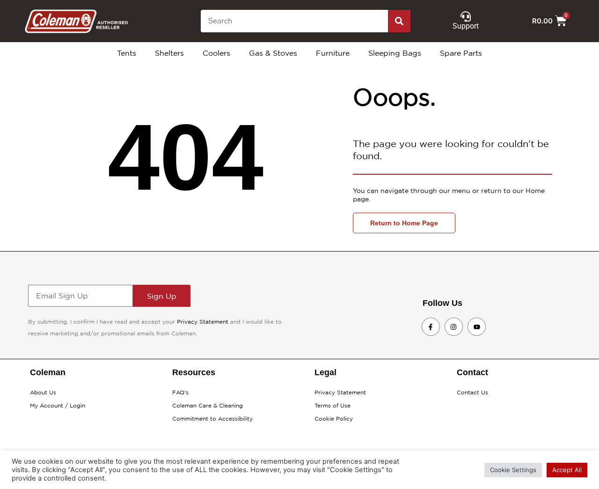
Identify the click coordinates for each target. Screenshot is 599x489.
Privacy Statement (202, 322)
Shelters (169, 53)
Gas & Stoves (273, 53)
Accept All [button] (567, 470)
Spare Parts (461, 53)
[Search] (399, 21)
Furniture (333, 53)
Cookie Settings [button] (513, 470)
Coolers (216, 53)
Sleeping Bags (394, 53)
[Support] (465, 16)
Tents (126, 53)
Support (466, 26)
